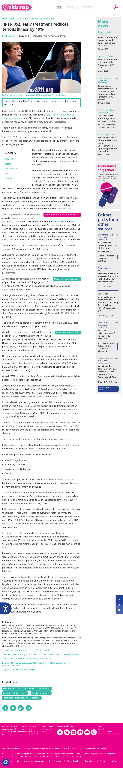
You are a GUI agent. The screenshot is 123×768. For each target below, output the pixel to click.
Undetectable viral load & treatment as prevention (28, 19)
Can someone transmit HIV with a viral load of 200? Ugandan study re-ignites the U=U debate (107, 93)
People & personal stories (106, 269)
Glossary (10, 153)
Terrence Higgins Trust (108, 761)
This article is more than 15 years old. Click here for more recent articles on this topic (40, 103)
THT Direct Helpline (105, 731)
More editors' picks (105, 389)
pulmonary (10, 159)
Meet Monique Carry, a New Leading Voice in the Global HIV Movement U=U (108, 278)
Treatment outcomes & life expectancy (21, 698)
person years (11, 169)
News (58, 7)
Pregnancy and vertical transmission (107, 111)
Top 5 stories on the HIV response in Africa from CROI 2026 (107, 64)
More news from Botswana (66, 279)
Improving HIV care (106, 134)
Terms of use (90, 761)
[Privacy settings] (5, 762)
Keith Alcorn (8, 36)
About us (87, 7)
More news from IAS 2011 (67, 332)
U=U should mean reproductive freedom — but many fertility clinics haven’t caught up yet (108, 303)
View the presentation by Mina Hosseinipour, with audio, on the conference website (40, 654)
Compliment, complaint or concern (30, 761)
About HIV (72, 7)
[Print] (29, 708)
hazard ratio (10, 174)
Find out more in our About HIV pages (61, 215)
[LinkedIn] (21, 708)
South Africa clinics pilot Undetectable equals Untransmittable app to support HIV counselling (107, 144)
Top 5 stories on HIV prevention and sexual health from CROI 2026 (107, 42)
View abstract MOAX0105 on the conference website (26, 658)
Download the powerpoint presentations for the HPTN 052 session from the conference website (36, 664)
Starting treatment (40, 693)
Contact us (102, 729)
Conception (103, 294)
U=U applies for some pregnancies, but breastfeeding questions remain (107, 120)
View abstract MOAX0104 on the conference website (26, 650)
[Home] (29, 7)
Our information (55, 761)
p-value (8, 178)
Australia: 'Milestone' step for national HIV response (107, 335)
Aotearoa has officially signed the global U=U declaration (107, 247)
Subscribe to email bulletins (109, 733)
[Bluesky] (67, 732)
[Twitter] (13, 708)
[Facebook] (5, 708)
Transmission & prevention (104, 33)
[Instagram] (94, 732)
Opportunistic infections (14, 693)
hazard (8, 164)
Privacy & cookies (73, 761)
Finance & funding (106, 56)
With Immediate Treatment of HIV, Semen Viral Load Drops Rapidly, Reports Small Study (108, 372)
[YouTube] (87, 732)
